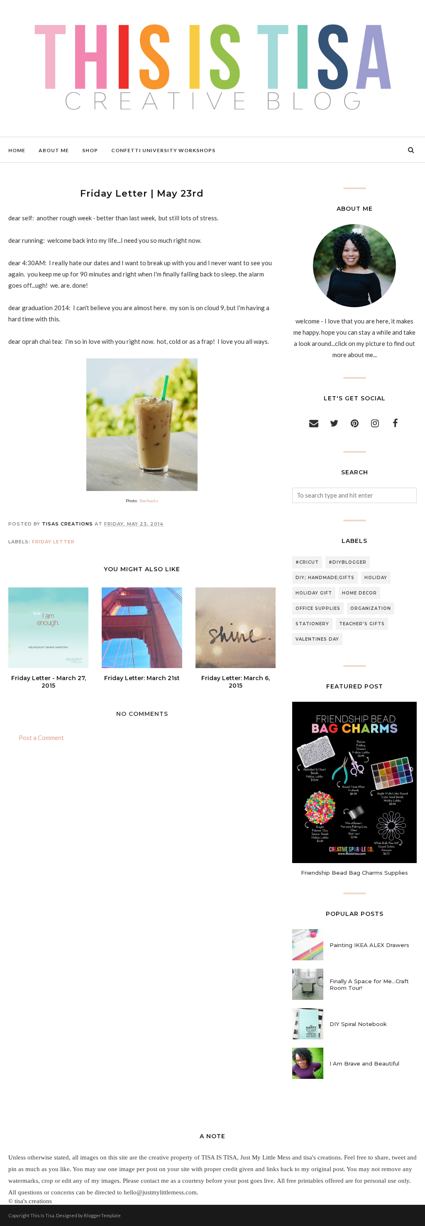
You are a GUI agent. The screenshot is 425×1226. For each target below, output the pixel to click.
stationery (312, 624)
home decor (359, 593)
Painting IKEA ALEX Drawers (369, 945)
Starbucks (148, 500)
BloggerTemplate (102, 1215)
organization (370, 608)
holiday (375, 577)
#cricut (307, 562)
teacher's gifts (362, 624)
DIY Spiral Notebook (358, 1024)
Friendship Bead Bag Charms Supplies (354, 872)
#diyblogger (347, 562)
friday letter (53, 542)
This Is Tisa (42, 1215)
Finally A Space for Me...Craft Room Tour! (369, 984)
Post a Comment (41, 737)
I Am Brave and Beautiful (364, 1063)
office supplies (318, 608)
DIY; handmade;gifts (325, 577)
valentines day (317, 639)
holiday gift (314, 593)
